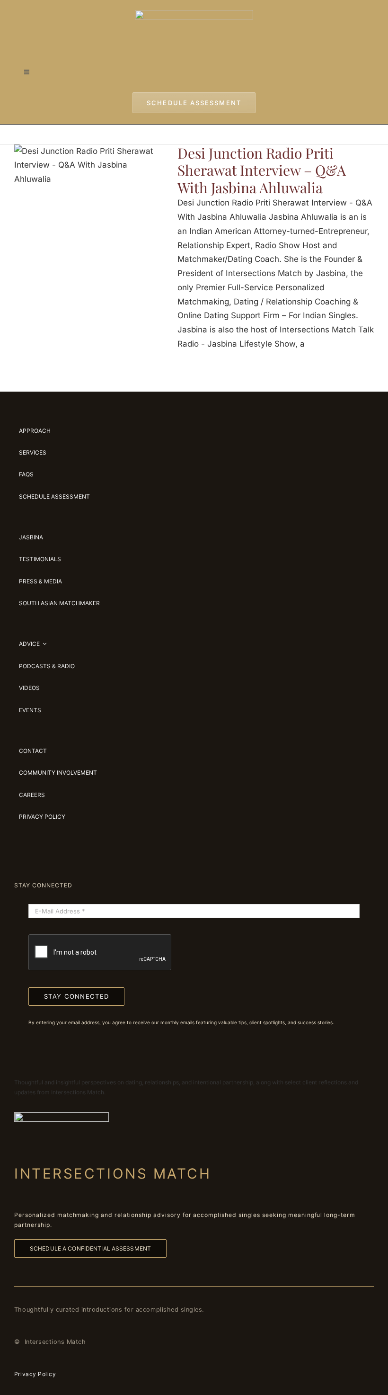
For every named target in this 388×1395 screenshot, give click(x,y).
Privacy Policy (35, 1373)
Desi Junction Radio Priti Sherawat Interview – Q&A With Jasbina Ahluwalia (261, 170)
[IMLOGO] (194, 13)
